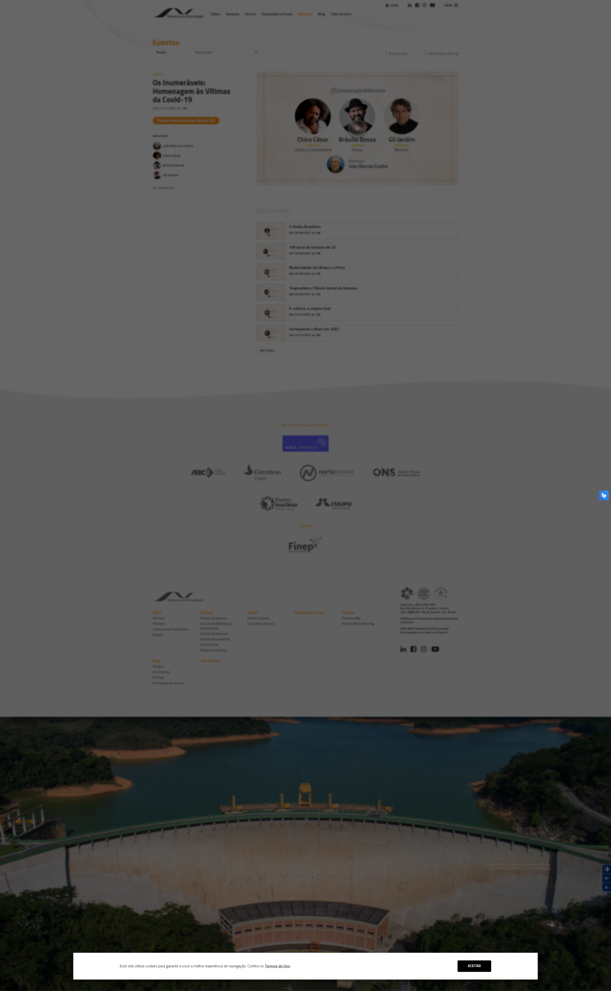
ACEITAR (474, 966)
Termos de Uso (277, 966)
